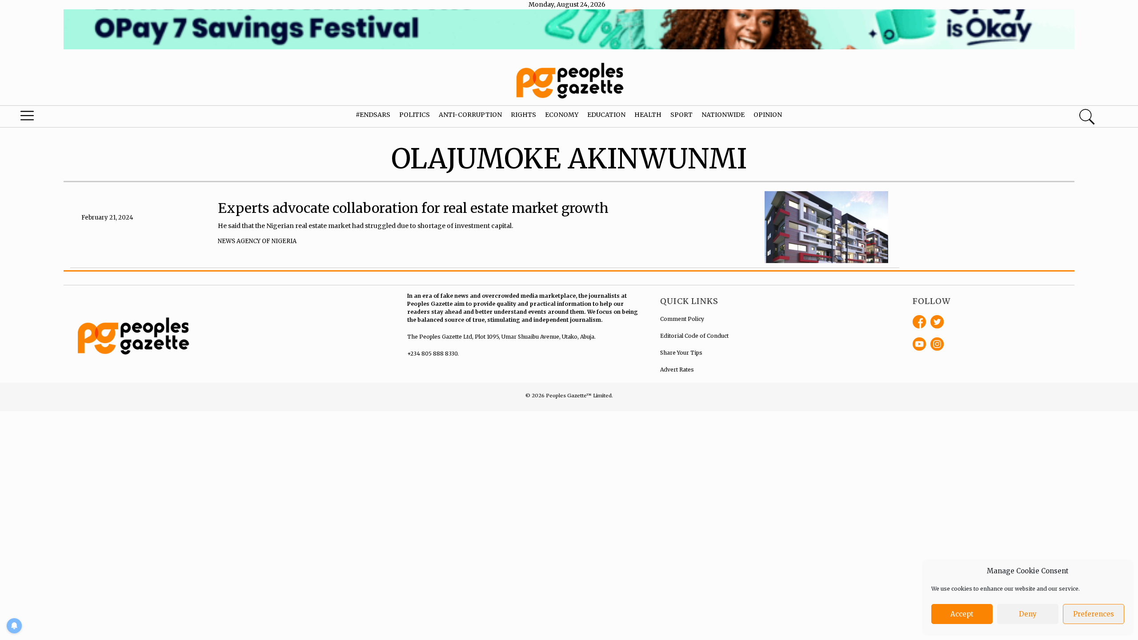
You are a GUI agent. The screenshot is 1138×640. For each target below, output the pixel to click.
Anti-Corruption (470, 115)
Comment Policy (682, 319)
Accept (962, 614)
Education (606, 115)
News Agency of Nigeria (257, 241)
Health (647, 115)
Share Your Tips (681, 352)
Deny (1028, 614)
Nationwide (723, 115)
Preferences (1093, 614)
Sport (681, 115)
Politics (414, 115)
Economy (561, 115)
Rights (523, 115)
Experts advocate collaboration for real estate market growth (413, 208)
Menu (60, 118)
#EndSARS (373, 115)
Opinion (767, 115)
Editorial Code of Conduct (694, 335)
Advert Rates (677, 369)
